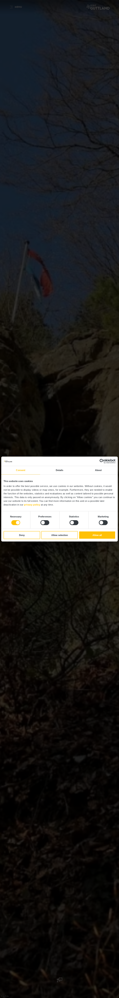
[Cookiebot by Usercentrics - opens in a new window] (101, 461)
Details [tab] (59, 470)
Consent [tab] (20, 470)
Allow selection (59, 535)
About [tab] (98, 470)
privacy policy (32, 504)
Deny (22, 535)
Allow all (97, 535)
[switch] (44, 522)
